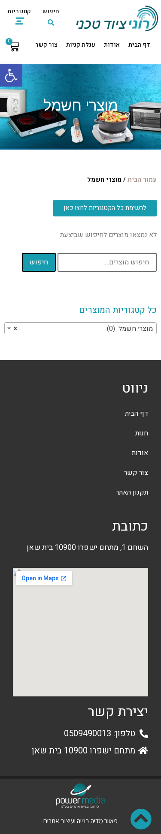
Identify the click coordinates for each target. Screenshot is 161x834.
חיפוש (39, 262)
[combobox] (80, 328)
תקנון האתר (132, 492)
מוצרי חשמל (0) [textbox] (83, 329)
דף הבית (139, 44)
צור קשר (46, 44)
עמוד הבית (142, 179)
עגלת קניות (80, 44)
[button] (11, 75)
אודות (112, 44)
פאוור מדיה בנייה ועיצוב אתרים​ (80, 820)
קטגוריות (19, 11)
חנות (141, 433)
